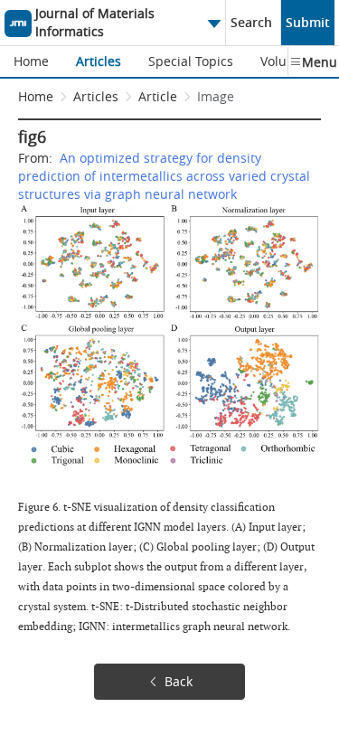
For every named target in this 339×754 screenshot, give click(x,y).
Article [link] (157, 96)
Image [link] (215, 96)
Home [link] (35, 96)
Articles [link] (95, 96)
